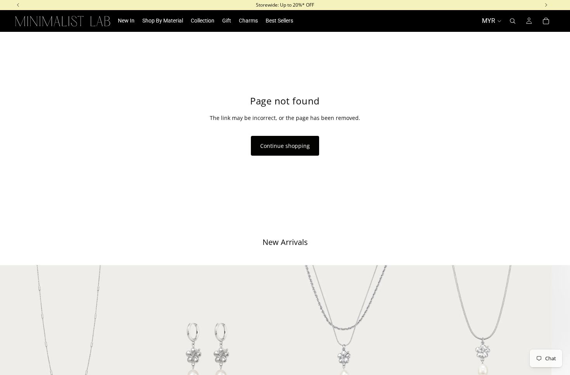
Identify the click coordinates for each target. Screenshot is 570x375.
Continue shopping (285, 145)
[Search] (512, 21)
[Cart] (545, 21)
